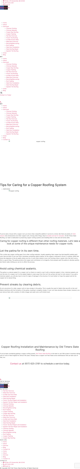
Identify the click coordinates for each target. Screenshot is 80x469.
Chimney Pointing (11, 28)
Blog (4, 54)
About (5, 24)
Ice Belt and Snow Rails (10, 394)
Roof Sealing (10, 45)
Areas (4, 53)
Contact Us (6, 139)
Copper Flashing (11, 34)
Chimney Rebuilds (11, 30)
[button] (40, 57)
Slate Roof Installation (12, 47)
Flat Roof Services (11, 36)
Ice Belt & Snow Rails (12, 39)
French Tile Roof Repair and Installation (14, 400)
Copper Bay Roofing (12, 32)
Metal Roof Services (12, 41)
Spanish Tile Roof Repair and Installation (15, 402)
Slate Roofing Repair (12, 49)
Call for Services (5, 381)
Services (5, 26)
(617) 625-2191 (4, 383)
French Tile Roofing (12, 38)
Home (5, 22)
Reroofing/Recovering (12, 43)
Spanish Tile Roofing (12, 51)
